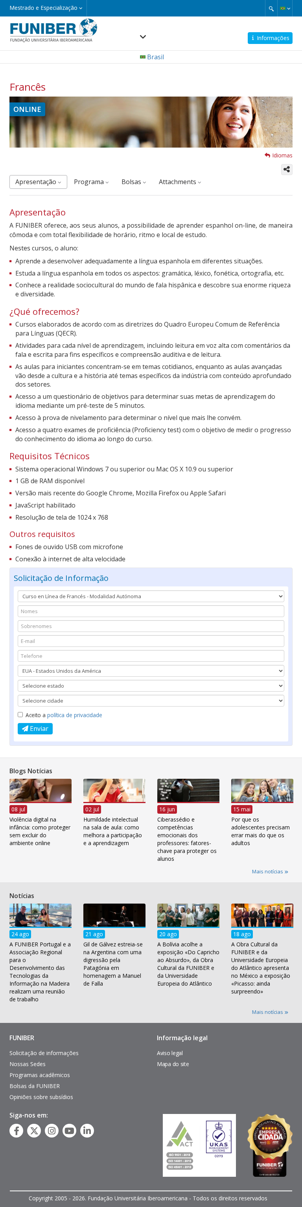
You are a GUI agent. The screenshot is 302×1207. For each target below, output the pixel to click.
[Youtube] (69, 1131)
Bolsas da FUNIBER (34, 1086)
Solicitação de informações (44, 1053)
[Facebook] (16, 1131)
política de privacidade (74, 715)
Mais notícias (268, 871)
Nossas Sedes (27, 1064)
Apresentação (36, 181)
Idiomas (282, 155)
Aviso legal (170, 1053)
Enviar (38, 728)
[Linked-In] (87, 1131)
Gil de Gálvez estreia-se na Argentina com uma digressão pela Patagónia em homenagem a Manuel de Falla (113, 963)
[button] (285, 8)
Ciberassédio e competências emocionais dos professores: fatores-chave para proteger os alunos (187, 839)
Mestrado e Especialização (44, 7)
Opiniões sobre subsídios (41, 1097)
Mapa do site (173, 1064)
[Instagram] (51, 1131)
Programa (89, 181)
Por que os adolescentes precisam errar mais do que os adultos (260, 831)
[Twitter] (34, 1131)
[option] (40, 815)
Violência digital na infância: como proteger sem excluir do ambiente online (39, 831)
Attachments (178, 181)
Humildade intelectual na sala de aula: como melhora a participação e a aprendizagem (112, 831)
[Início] (53, 30)
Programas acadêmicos (39, 1075)
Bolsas (132, 181)
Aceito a (64, 715)
